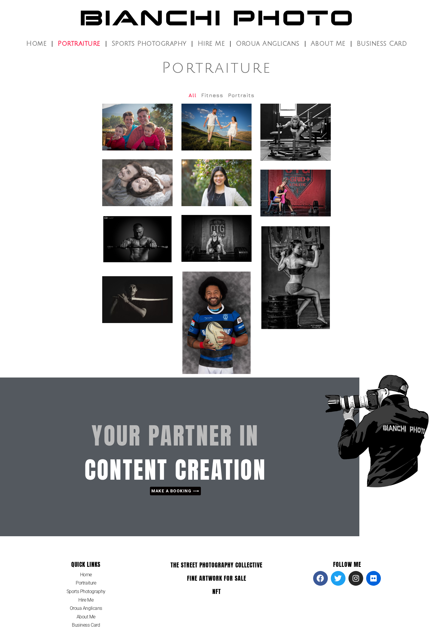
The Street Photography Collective (216, 565)
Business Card (382, 43)
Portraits (241, 95)
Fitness (212, 95)
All (192, 95)
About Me (328, 43)
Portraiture (79, 43)
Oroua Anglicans (268, 43)
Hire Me (211, 43)
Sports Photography (149, 43)
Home (36, 43)
